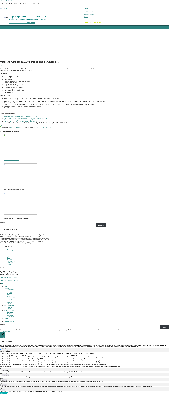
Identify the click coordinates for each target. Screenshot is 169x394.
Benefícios (10, 315)
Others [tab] (2, 388)
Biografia (9, 307)
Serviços (9, 313)
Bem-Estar (10, 262)
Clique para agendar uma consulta (9, 277)
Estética (4, 36)
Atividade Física (6, 58)
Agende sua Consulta (9, 321)
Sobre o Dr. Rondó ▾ (89, 11)
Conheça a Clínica (9, 310)
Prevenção (4, 44)
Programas (10, 312)
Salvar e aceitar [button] (4, 393)
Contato (86, 19)
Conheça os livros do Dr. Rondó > (9, 280)
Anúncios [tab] (2, 383)
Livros (9, 308)
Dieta (3, 31)
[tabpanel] (84, 360)
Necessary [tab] (3, 348)
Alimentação (5, 27)
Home (5, 286)
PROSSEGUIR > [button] (5, 331)
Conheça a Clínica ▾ (89, 14)
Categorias (6, 288)
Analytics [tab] (2, 378)
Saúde (3, 49)
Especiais (4, 53)
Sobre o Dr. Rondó (9, 305)
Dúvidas (86, 17)
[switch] (0, 370)
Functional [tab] (3, 368)
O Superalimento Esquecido (17, 127)
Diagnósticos (10, 316)
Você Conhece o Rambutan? (43, 127)
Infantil (4, 66)
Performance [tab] (3, 373)
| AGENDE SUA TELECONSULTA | (93, 22)
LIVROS (86, 8)
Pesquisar (2, 222)
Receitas (4, 40)
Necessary (5, 350)
